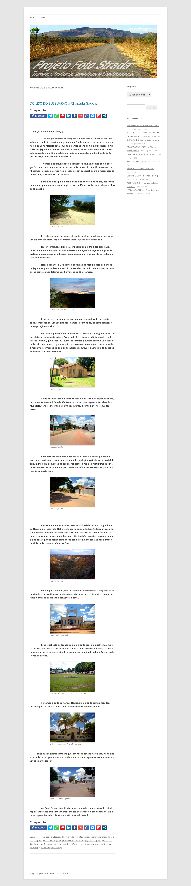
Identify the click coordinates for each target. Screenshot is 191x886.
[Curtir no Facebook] (86, 116)
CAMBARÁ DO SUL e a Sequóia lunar (143, 140)
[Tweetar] (50, 116)
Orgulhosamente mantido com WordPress (54, 873)
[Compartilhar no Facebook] (38, 116)
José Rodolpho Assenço (51, 847)
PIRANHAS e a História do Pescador (143, 125)
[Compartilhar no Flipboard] (98, 116)
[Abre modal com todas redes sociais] (104, 116)
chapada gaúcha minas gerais (47, 840)
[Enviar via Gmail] (80, 116)
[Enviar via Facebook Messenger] (92, 116)
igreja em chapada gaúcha (96, 840)
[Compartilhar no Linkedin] (68, 116)
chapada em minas (92, 836)
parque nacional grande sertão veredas (65, 844)
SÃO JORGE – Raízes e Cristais (140, 168)
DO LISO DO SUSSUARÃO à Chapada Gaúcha (64, 103)
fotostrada (59, 836)
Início (32, 17)
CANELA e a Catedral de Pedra (140, 154)
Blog (43, 17)
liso (110, 840)
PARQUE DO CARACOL (137, 161)
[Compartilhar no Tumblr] (74, 116)
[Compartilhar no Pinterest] (62, 116)
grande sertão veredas (72, 840)
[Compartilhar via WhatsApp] (56, 116)
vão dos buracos (92, 844)
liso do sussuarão (38, 844)
